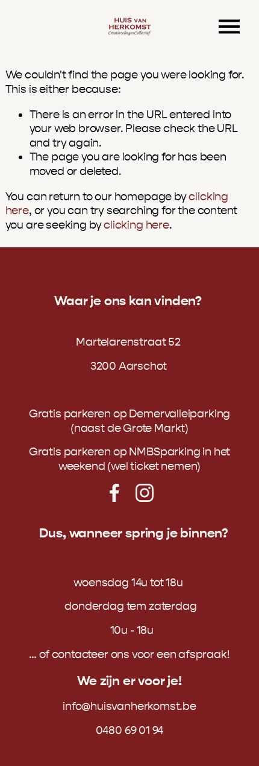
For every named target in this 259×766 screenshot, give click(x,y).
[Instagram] (144, 492)
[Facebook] (114, 492)
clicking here (136, 225)
